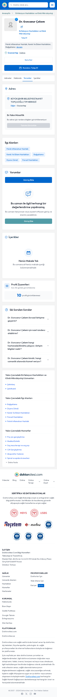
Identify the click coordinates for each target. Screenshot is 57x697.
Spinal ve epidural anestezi (18, 458)
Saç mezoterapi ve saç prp (18, 445)
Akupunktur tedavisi (15, 454)
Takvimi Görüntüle (28, 125)
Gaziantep (13, 52)
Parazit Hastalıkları (30, 160)
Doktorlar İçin (36, 576)
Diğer (13, 105)
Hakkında (17, 78)
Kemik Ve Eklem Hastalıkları (18, 154)
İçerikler (37, 78)
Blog (14, 480)
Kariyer (37, 585)
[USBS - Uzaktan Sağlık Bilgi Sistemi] (38, 513)
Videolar (5, 480)
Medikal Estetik (13, 441)
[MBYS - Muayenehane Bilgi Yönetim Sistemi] (18, 513)
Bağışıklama (38, 154)
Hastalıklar (6, 584)
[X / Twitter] (26, 694)
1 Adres (22, 53)
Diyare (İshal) (12, 160)
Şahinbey (11, 384)
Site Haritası (7, 623)
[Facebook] (22, 694)
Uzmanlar (6, 576)
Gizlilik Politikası (8, 611)
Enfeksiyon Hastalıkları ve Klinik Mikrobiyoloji (34, 13)
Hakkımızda (7, 602)
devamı (19, 47)
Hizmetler (6, 587)
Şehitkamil (11, 388)
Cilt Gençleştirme (14, 449)
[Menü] (52, 5)
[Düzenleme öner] (21, 27)
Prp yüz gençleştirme (16, 437)
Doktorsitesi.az (8, 636)
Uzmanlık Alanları (9, 580)
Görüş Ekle (28, 180)
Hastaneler (6, 591)
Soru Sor (28, 60)
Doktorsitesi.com (9, 631)
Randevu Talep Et (30, 68)
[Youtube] (35, 694)
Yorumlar (28, 78)
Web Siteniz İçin (37, 581)
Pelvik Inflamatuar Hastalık (17, 149)
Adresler (8, 78)
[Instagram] (31, 694)
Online (22, 480)
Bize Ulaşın (6, 606)
